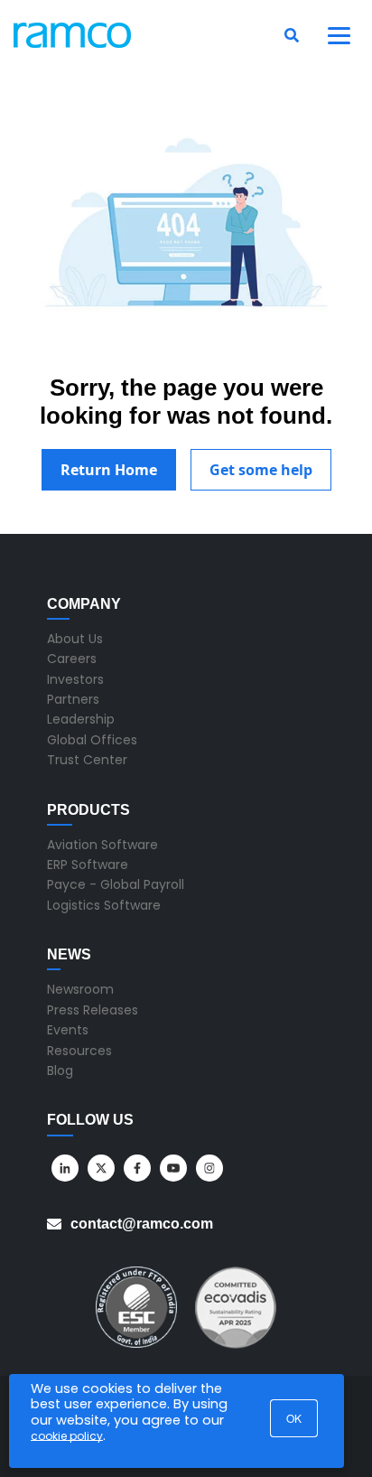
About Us (75, 639)
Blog (60, 1070)
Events (67, 1030)
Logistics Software (104, 905)
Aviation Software (102, 845)
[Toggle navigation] (339, 35)
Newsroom (80, 989)
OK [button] (294, 1418)
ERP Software (87, 864)
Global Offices (92, 740)
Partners (73, 699)
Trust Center (87, 760)
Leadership (81, 719)
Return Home (108, 470)
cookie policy (67, 1436)
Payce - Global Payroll (115, 884)
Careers (72, 659)
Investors (75, 679)
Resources (79, 1051)
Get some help (260, 470)
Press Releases (92, 1010)
